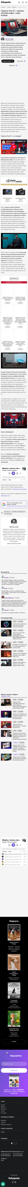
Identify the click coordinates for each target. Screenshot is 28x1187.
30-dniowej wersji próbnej (19, 489)
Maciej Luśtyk (9, 38)
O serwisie (3, 1113)
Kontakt (3, 1105)
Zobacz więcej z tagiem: (9, 695)
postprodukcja (8, 513)
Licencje (3, 1122)
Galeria (3, 1132)
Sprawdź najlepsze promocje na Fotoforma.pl (14, 184)
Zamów (14, 1041)
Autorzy (3, 1111)
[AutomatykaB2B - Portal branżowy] (14, 1178)
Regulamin (3, 1120)
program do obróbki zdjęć (18, 511)
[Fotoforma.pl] (14, 181)
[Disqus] (14, 594)
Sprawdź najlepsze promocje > (14, 282)
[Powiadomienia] (3, 1184)
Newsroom (3, 1109)
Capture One (7, 511)
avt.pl (2, 1160)
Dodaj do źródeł (6, 61)
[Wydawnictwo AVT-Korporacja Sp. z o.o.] (14, 1145)
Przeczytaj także (6, 618)
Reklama (3, 1107)
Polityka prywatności (6, 1124)
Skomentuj (20, 61)
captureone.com (5, 495)
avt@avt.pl (4, 1158)
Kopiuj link (12, 65)
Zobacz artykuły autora (14, 543)
